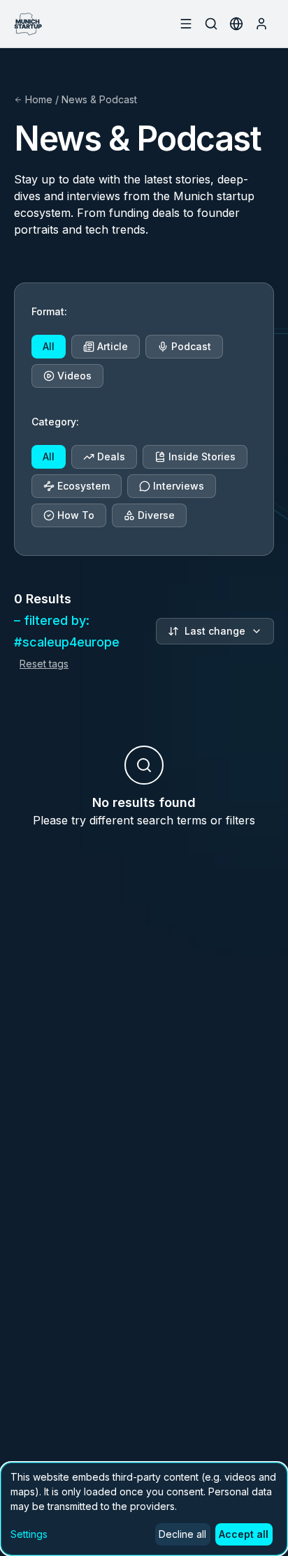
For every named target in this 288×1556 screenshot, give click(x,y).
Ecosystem (83, 486)
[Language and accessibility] (236, 23)
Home (38, 99)
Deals (111, 456)
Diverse (156, 515)
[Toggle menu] (186, 23)
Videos (74, 376)
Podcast (191, 346)
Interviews (178, 486)
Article (112, 346)
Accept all (243, 1534)
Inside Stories (202, 456)
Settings (29, 1534)
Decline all (182, 1534)
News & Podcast (99, 99)
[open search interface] (211, 23)
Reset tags (44, 664)
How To (75, 515)
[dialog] (144, 1509)
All (49, 346)
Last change (215, 631)
